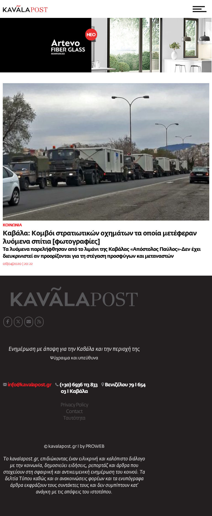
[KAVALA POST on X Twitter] (18, 322)
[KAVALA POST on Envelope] (28, 322)
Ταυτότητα (74, 418)
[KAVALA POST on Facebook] (7, 322)
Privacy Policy (74, 405)
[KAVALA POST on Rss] (39, 322)
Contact (74, 411)
